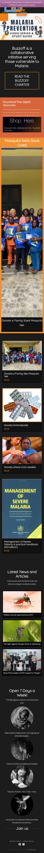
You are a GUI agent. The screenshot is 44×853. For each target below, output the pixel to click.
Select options (23, 367)
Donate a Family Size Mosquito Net (21, 375)
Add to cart (23, 535)
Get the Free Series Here (21, 14)
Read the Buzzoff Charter (22, 80)
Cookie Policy (28, 841)
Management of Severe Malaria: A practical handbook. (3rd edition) (21, 544)
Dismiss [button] (32, 5)
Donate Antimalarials (16, 425)
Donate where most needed (20, 467)
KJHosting (32, 849)
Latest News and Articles (22, 574)
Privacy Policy (16, 841)
